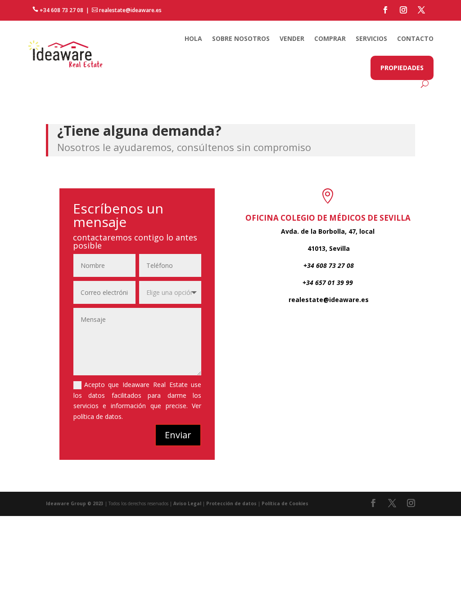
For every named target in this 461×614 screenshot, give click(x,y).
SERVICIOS (371, 38)
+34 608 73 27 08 (57, 10)
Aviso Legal (187, 503)
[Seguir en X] (421, 10)
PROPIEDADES (402, 67)
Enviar (178, 435)
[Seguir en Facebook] (385, 10)
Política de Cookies (285, 503)
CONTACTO (415, 38)
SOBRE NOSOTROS (241, 38)
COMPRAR (330, 38)
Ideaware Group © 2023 (75, 503)
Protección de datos (231, 503)
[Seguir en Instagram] (403, 10)
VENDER (292, 38)
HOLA (193, 38)
